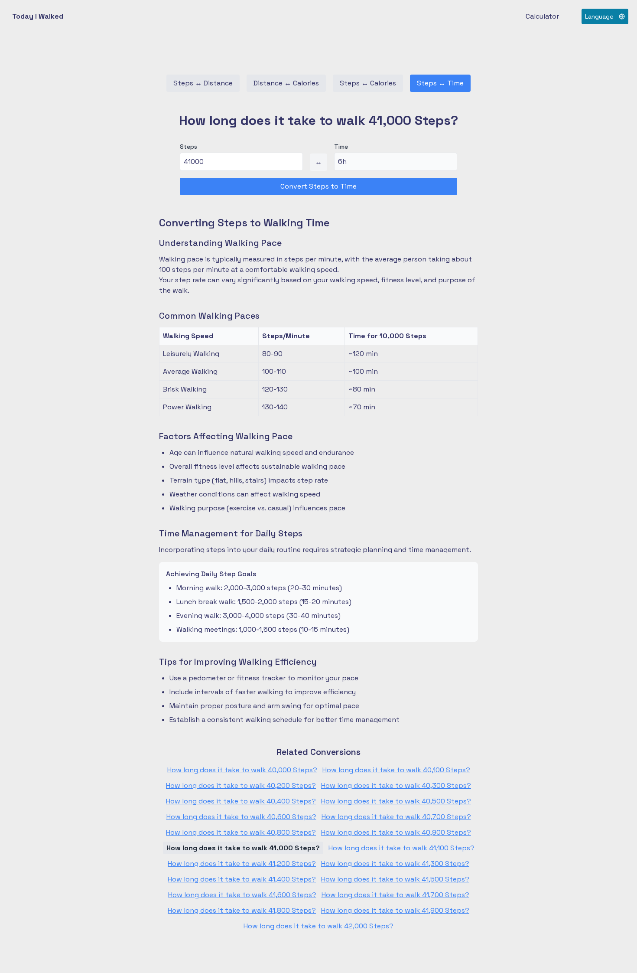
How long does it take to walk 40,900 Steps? (396, 832)
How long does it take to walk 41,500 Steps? (395, 879)
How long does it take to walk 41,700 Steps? (395, 894)
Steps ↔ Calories (368, 83)
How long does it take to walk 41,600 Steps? (242, 894)
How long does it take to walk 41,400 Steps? (242, 879)
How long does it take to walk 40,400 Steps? (241, 801)
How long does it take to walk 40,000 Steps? (242, 769)
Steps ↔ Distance (203, 83)
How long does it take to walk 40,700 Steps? (396, 816)
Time (341, 146)
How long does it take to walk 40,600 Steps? (241, 816)
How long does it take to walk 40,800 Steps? (241, 832)
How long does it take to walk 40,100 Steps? (396, 769)
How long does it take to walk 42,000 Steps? (318, 926)
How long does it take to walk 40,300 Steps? (396, 785)
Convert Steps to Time (318, 186)
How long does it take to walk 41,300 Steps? (395, 863)
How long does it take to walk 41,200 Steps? (242, 863)
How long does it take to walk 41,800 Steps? (242, 910)
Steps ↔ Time (440, 83)
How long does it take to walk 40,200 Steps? (241, 785)
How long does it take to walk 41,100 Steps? (401, 847)
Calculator (542, 16)
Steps (188, 146)
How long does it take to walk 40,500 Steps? (396, 801)
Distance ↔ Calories (286, 83)
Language (599, 16)
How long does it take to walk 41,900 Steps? (395, 910)
